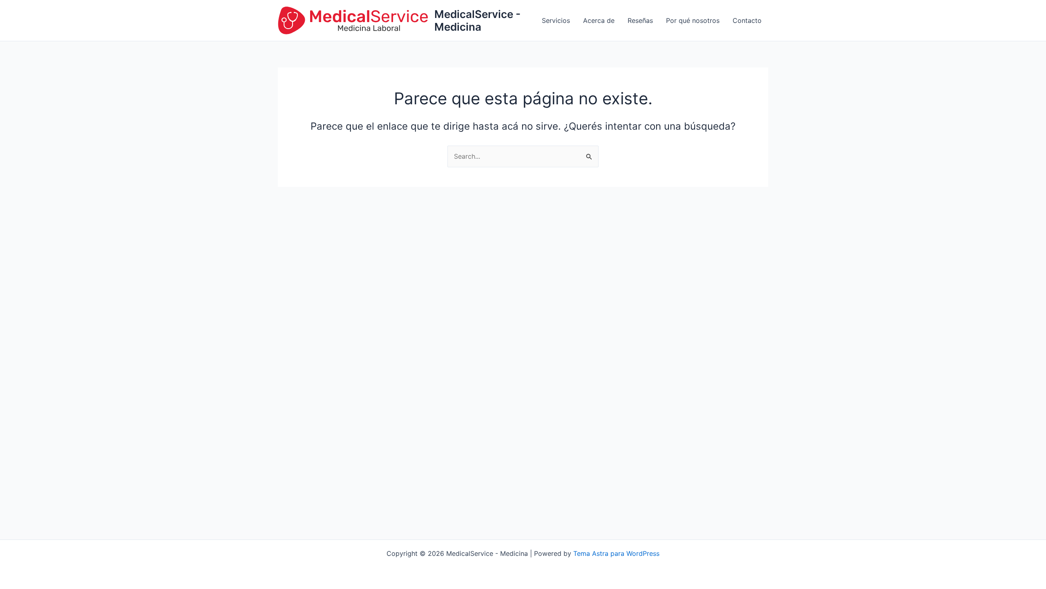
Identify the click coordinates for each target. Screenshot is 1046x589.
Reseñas (640, 20)
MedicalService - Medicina (477, 20)
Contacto (747, 20)
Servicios (556, 20)
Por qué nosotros (693, 20)
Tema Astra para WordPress (616, 553)
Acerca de (599, 20)
